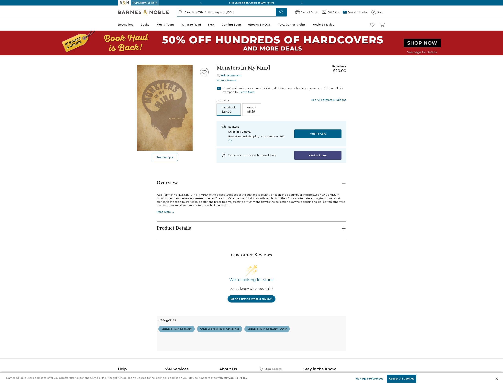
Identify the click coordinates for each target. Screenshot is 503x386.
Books (144, 24)
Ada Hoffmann (231, 75)
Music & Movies (323, 24)
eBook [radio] (251, 109)
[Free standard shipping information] (230, 140)
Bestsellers (125, 24)
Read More (164, 211)
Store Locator (273, 368)
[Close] (496, 378)
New (211, 24)
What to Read (191, 24)
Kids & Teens (165, 24)
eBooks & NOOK (259, 24)
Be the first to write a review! (251, 299)
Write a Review (226, 80)
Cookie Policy (237, 377)
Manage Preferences (369, 378)
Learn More (247, 92)
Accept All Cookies (401, 378)
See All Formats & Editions (328, 99)
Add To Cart (318, 133)
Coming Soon (231, 24)
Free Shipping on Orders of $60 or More (251, 2)
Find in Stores (318, 155)
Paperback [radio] (228, 109)
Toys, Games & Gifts (292, 24)
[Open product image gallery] (165, 108)
